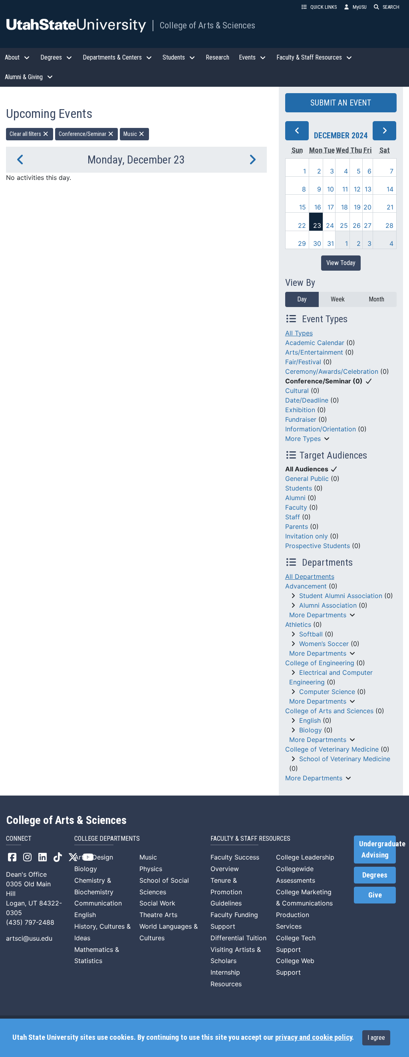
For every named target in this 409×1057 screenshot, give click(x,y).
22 (302, 225)
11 (345, 189)
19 (357, 207)
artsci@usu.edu (29, 938)
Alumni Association (328, 605)
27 (367, 225)
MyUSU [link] (360, 7)
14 (390, 189)
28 (389, 225)
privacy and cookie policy (313, 1037)
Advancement (306, 586)
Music (130, 134)
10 (330, 189)
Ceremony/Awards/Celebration (331, 371)
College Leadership (305, 857)
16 (317, 207)
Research (217, 57)
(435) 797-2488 (30, 922)
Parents (296, 526)
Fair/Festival (303, 362)
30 (317, 243)
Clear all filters (26, 134)
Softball (311, 634)
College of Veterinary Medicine (332, 749)
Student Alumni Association (340, 596)
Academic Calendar (314, 343)
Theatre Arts (158, 915)
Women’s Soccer (324, 644)
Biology (310, 730)
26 (357, 225)
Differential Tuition (238, 938)
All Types (299, 333)
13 (368, 189)
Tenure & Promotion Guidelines (226, 891)
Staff (292, 517)
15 (302, 207)
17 (331, 207)
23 (317, 225)
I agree (376, 1037)
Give (375, 895)
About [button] (12, 57)
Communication (98, 903)
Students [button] (174, 57)
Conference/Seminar (83, 134)
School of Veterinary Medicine (344, 759)
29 (302, 243)
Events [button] (247, 57)
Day (302, 299)
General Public (307, 479)
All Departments (309, 576)
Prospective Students (317, 546)
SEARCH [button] (391, 7)
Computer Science (327, 692)
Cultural (297, 391)
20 (367, 207)
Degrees (374, 875)
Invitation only (306, 536)
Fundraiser (300, 419)
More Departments (317, 615)
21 (390, 207)
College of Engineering (319, 663)
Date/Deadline (306, 400)
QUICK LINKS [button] (323, 7)
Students (298, 488)
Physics (150, 869)
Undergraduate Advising (377, 850)
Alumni (295, 498)
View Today (340, 263)
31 (330, 243)
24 (330, 225)
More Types (303, 439)
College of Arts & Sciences (207, 25)
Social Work (157, 903)
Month (376, 299)
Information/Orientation (320, 429)
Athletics (298, 624)
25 (344, 225)
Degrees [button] (51, 57)
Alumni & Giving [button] (24, 77)
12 (357, 189)
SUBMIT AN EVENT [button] (340, 103)
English (310, 720)
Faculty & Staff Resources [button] (309, 57)
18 (344, 207)
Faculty (296, 507)
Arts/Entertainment (314, 352)
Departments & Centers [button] (112, 57)
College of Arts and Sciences (329, 711)
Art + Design (93, 857)
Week (338, 299)
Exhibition (300, 410)
